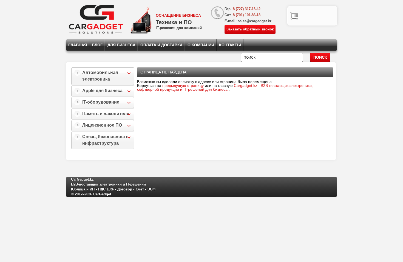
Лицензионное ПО (102, 125)
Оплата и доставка (161, 45)
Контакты (230, 45)
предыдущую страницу (183, 85)
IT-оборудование (100, 102)
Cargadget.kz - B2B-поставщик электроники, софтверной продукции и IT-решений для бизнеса (225, 87)
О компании (201, 45)
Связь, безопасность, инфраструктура (106, 140)
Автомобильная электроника (100, 75)
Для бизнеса (121, 45)
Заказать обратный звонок (250, 29)
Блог (97, 45)
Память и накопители (105, 113)
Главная (77, 45)
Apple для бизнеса (102, 90)
